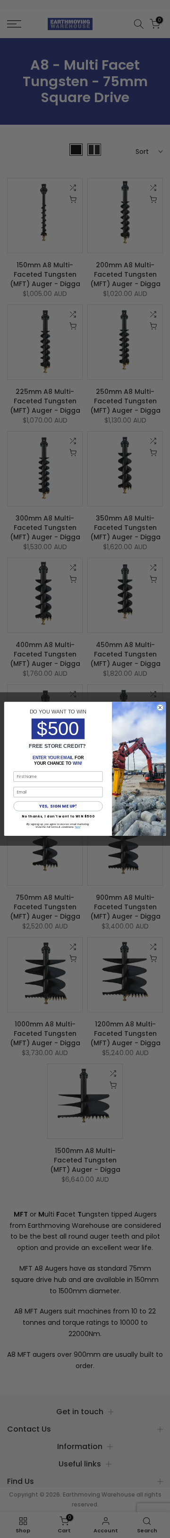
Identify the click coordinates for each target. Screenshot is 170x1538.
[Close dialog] (160, 708)
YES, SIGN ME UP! (57, 806)
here (77, 827)
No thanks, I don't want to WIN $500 (58, 816)
